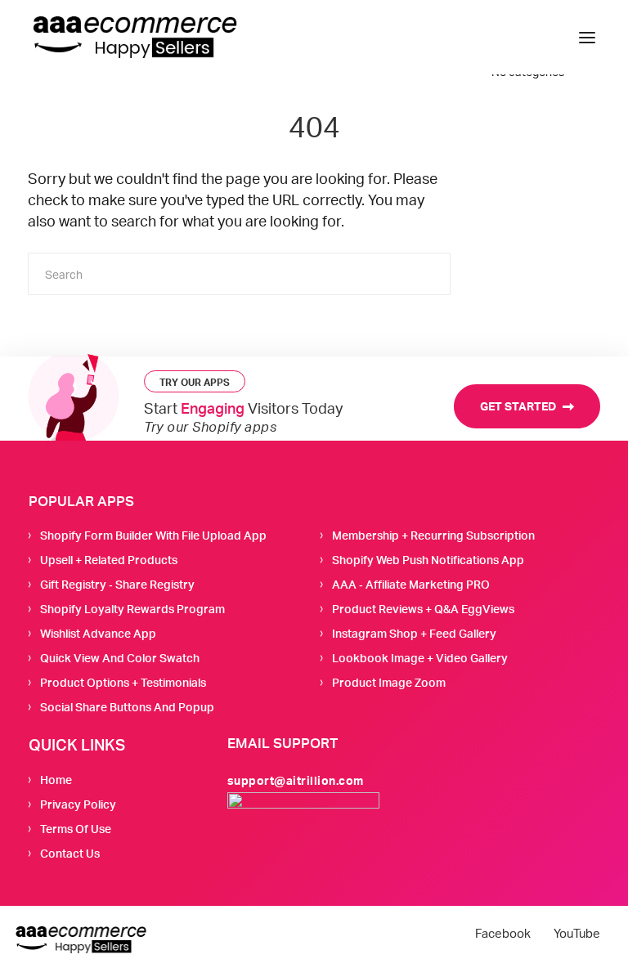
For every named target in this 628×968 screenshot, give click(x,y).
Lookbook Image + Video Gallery (420, 658)
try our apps (194, 382)
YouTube (577, 933)
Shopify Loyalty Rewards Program (132, 609)
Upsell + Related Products (108, 560)
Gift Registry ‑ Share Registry (117, 584)
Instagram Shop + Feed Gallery (414, 633)
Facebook (503, 933)
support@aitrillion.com (295, 780)
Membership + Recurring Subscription (433, 535)
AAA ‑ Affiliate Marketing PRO (411, 584)
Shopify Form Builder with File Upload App (153, 535)
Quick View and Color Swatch (120, 658)
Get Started (519, 406)
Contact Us (70, 853)
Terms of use (75, 829)
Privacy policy (78, 804)
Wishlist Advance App (98, 633)
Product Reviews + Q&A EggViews (423, 609)
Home (56, 779)
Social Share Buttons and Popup (127, 707)
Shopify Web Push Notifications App (428, 560)
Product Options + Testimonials (123, 682)
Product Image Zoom (389, 682)
